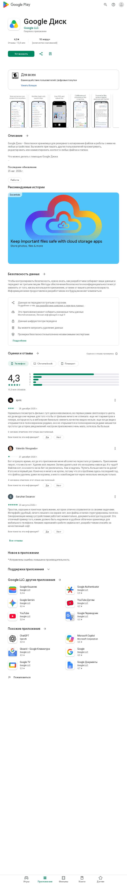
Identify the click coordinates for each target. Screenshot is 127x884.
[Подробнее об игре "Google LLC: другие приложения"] (60, 580)
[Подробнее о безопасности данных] (19, 341)
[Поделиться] (41, 54)
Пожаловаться (19, 677)
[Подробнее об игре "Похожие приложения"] (45, 629)
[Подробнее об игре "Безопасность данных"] (44, 274)
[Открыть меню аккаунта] (121, 5)
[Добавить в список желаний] (50, 54)
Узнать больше (29, 85)
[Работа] (14, 179)
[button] (17, 110)
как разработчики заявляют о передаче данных (60, 305)
